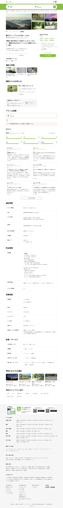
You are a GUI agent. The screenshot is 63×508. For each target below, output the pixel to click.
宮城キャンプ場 (37, 420)
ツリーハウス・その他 (9, 450)
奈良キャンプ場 (42, 433)
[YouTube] (54, 487)
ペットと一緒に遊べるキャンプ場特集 (24, 466)
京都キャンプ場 (30, 433)
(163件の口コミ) (26, 37)
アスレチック (23, 459)
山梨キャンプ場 (19, 428)
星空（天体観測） (18, 459)
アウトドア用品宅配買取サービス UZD (39, 479)
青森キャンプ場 (25, 420)
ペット (33, 459)
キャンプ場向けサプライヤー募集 (24, 499)
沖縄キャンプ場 (25, 441)
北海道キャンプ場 (19, 420)
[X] (50, 487)
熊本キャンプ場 (36, 440)
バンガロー (19, 449)
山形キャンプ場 (49, 420)
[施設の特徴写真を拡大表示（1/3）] (11, 70)
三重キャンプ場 (36, 431)
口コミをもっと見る (48, 52)
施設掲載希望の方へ (22, 496)
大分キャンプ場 (42, 440)
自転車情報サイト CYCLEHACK (46, 477)
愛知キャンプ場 (30, 431)
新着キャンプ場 (34, 466)
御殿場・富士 (20, 393)
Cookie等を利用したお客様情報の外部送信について (38, 504)
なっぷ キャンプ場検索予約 (10, 10)
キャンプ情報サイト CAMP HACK (11, 477)
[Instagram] (46, 487)
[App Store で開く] (41, 411)
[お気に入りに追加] (16, 375)
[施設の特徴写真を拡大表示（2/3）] (22, 70)
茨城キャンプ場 (43, 424)
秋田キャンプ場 (43, 420)
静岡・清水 (27, 393)
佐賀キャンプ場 (25, 440)
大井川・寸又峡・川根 (44, 393)
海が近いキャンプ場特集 (10, 468)
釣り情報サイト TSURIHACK (34, 477)
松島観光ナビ (49, 479)
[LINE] (48, 487)
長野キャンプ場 (25, 428)
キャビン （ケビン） (24, 449)
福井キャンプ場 (48, 428)
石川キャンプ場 (42, 428)
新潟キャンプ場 (30, 428)
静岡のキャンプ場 (27, 10)
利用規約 (21, 504)
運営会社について (9, 487)
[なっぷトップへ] (8, 2)
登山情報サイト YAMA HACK (23, 477)
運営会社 (12, 504)
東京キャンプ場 (19, 424)
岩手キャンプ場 (31, 420)
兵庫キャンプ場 (25, 433)
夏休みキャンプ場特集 (45, 468)
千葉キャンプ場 (37, 424)
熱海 (8, 393)
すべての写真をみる (50, 27)
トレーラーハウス (41, 449)
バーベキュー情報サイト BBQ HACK (12, 479)
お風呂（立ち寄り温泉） (10, 459)
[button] (18, 153)
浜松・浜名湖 (19, 396)
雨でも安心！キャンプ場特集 (36, 468)
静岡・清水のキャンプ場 (35, 10)
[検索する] (54, 6)
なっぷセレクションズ (22, 487)
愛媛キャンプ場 (19, 437)
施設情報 (22, 31)
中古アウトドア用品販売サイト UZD (26, 479)
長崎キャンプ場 (30, 440)
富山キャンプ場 (36, 428)
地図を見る (18, 37)
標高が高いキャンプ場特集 (10, 470)
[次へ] (56, 47)
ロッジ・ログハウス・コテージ (11, 449)
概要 (7, 31)
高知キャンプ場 (25, 437)
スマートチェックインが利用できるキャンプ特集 (23, 468)
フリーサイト (35, 449)
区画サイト (31, 449)
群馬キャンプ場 (19, 426)
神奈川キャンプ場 (25, 424)
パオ (49, 449)
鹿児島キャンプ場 (19, 441)
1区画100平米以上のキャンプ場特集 (44, 466)
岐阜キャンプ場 (19, 431)
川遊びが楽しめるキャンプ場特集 (21, 470)
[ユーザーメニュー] (54, 2)
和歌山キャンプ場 (49, 433)
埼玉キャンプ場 (31, 424)
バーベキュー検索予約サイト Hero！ (12, 480)
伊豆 (13, 393)
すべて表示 (9, 160)
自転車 (28, 459)
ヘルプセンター (34, 487)
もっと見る (21, 55)
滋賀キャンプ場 (36, 433)
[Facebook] (52, 487)
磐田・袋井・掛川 (10, 396)
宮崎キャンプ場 (48, 440)
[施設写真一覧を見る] (18, 22)
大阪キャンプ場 (19, 433)
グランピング (16, 450)
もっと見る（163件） (31, 198)
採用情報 (16, 504)
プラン (10, 31)
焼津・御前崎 (35, 393)
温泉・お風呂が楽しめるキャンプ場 (12, 466)
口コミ (17, 31)
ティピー (46, 449)
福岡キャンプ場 (19, 440)
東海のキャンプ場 (19, 10)
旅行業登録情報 (49, 504)
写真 (14, 31)
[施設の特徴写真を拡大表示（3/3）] (32, 70)
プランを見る (48, 55)
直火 (30, 459)
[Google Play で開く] (53, 411)
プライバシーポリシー (27, 504)
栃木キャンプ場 (49, 424)
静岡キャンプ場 (25, 431)
